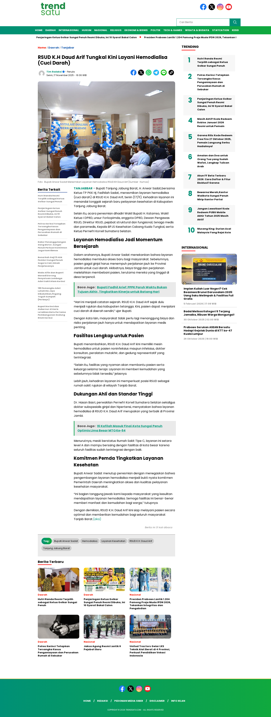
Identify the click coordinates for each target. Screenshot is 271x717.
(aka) (97, 519)
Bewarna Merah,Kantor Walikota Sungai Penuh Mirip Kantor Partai (212, 195)
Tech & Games (172, 30)
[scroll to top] (260, 711)
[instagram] (221, 9)
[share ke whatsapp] (149, 74)
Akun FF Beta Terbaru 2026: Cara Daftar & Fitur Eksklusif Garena (213, 179)
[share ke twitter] (142, 74)
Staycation (220, 30)
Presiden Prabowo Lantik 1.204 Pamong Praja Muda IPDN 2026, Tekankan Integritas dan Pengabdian (189, 37)
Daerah (50, 30)
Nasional (100, 30)
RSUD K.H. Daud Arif (141, 541)
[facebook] (204, 9)
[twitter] (212, 9)
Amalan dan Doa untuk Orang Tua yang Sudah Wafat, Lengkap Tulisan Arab (213, 161)
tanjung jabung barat (56, 548)
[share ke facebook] (134, 74)
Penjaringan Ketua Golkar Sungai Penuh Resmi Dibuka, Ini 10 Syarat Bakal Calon (69, 37)
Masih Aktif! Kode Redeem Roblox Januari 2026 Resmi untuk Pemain (214, 122)
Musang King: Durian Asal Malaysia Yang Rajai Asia (214, 230)
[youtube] (229, 9)
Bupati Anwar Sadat (66, 541)
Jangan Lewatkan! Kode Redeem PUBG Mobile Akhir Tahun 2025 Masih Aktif (213, 214)
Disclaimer (157, 701)
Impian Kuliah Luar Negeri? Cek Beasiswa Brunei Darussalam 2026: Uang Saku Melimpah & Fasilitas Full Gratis (208, 294)
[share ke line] (164, 74)
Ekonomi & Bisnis (136, 30)
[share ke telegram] (157, 74)
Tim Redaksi (54, 71)
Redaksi (102, 701)
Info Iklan (178, 701)
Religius (115, 30)
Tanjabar (67, 47)
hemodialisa (89, 541)
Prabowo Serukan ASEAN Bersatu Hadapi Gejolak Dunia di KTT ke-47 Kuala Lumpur (208, 330)
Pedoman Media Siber (128, 701)
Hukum (86, 30)
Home (38, 30)
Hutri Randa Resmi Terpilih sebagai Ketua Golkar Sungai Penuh (212, 62)
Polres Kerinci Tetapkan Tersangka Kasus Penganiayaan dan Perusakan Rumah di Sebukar (213, 82)
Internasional (69, 30)
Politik (155, 30)
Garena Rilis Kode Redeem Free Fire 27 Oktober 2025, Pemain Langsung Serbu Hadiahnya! (214, 141)
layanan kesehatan (113, 541)
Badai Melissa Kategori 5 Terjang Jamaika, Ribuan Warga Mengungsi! (209, 312)
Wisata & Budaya (197, 30)
